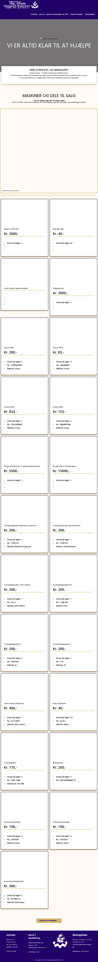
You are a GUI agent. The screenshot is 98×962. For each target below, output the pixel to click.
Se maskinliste (6, 191)
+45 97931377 (13, 944)
